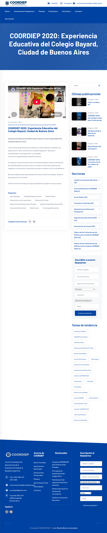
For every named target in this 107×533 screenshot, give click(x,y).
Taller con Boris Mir (94, 103)
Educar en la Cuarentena (81, 392)
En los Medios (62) (80, 197)
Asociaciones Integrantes (24, 11)
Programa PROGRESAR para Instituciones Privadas (60, 464)
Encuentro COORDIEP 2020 (81, 409)
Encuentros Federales (80, 331)
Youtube (54, 3)
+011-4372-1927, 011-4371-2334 (17, 478)
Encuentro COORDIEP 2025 (81, 375)
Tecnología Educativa (51, 208)
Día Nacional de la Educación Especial (94, 133)
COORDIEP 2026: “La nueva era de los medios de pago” (94, 163)
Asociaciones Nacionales (39, 467)
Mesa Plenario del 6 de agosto (94, 147)
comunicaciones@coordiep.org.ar (89, 3)
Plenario (42, 11)
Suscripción (9, 19)
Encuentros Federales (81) (84, 203)
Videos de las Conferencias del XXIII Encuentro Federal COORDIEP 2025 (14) (86, 246)
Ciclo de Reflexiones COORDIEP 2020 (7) (85, 190)
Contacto (78, 11)
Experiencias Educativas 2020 (45, 125)
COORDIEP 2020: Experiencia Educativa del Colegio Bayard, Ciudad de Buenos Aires (33, 130)
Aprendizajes (15, 196)
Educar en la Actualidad (80, 420)
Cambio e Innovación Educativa (60, 499)
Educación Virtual (41, 200)
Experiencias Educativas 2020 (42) (85, 219)
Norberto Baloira (93, 398)
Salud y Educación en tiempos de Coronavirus (60, 491)
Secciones (66, 11)
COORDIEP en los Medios (81, 337)
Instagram (68, 3)
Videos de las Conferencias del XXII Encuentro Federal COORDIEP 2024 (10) (86, 234)
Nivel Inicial (34, 208)
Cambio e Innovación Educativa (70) (85, 181)
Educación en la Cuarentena (20, 200)
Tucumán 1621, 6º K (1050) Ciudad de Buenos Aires (17, 498)
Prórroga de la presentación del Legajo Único (58, 473)
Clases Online (50, 196)
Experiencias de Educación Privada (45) (84, 210)
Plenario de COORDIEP (80, 353)
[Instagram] (7, 512)
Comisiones (53, 11)
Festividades (77, 387)
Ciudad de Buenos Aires (32, 196)
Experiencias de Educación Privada (21, 125)
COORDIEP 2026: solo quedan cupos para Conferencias (95, 118)
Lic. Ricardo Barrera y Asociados (66, 528)
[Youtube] (11, 512)
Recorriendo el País (41, 483)
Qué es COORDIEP (79, 398)
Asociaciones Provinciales (39, 474)
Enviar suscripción (85, 313)
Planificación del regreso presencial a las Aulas (59, 482)
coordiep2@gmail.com (18, 490)
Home (7, 11)
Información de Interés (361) (84, 226)
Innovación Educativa (18, 208)
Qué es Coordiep (40, 462)
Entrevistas (90, 381)
